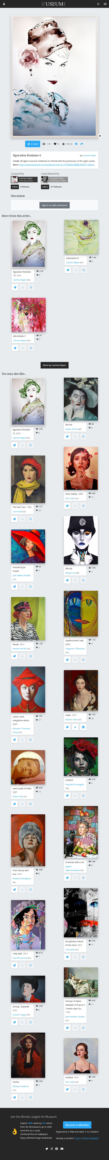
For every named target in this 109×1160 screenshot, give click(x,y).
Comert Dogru (19, 1014)
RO (28, 280)
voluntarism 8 (72, 258)
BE (80, 429)
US (24, 511)
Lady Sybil (17, 953)
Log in (78, 1138)
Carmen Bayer (89, 155)
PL (30, 958)
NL (14, 882)
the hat (68, 424)
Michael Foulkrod (21, 1086)
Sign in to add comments (54, 205)
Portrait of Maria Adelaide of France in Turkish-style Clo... (75, 1005)
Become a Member (77, 1125)
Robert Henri (71, 719)
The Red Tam (19, 507)
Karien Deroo (71, 429)
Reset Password (90, 1138)
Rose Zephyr (71, 493)
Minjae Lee (70, 573)
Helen (68, 715)
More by (54, 365)
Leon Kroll (17, 511)
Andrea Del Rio (20, 648)
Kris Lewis (70, 498)
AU (77, 949)
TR (28, 1015)
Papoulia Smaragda (74, 784)
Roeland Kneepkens (22, 878)
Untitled (69, 780)
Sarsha (16, 1082)
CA (25, 796)
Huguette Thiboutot (75, 648)
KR (78, 573)
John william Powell (21, 575)
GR (67, 788)
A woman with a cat (74, 862)
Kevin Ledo (18, 796)
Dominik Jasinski (20, 958)
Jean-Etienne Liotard (74, 1016)
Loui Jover (70, 949)
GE (82, 870)
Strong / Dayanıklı (21, 1006)
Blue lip (68, 568)
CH (67, 1020)
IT (21, 732)
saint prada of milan (22, 788)
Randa (16, 644)
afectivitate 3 (19, 336)
